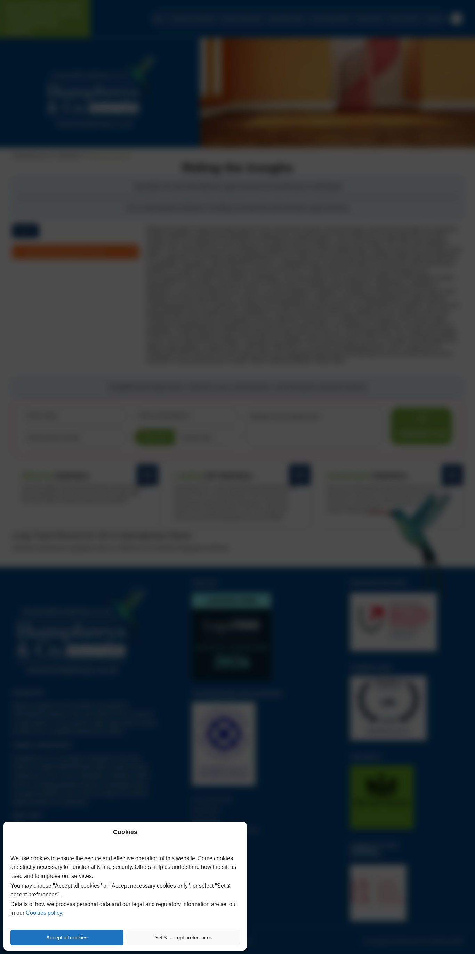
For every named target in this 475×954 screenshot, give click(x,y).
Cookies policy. (44, 913)
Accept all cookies (67, 937)
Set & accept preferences (183, 937)
